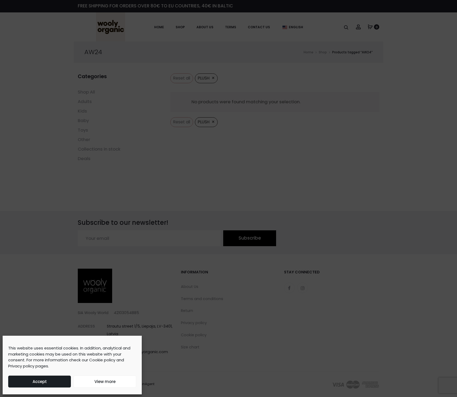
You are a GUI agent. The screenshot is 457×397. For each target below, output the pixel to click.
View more (105, 381)
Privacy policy (21, 366)
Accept (40, 381)
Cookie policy (102, 360)
